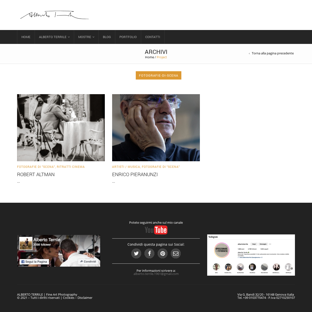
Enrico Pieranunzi (135, 174)
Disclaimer (85, 297)
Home (25, 37)
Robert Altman (36, 174)
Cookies (68, 297)
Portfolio (128, 37)
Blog (107, 37)
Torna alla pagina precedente (273, 53)
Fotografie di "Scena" (36, 167)
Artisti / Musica (126, 167)
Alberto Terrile (53, 37)
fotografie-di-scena (158, 75)
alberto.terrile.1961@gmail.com (156, 274)
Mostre (84, 37)
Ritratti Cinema (71, 167)
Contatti (152, 37)
